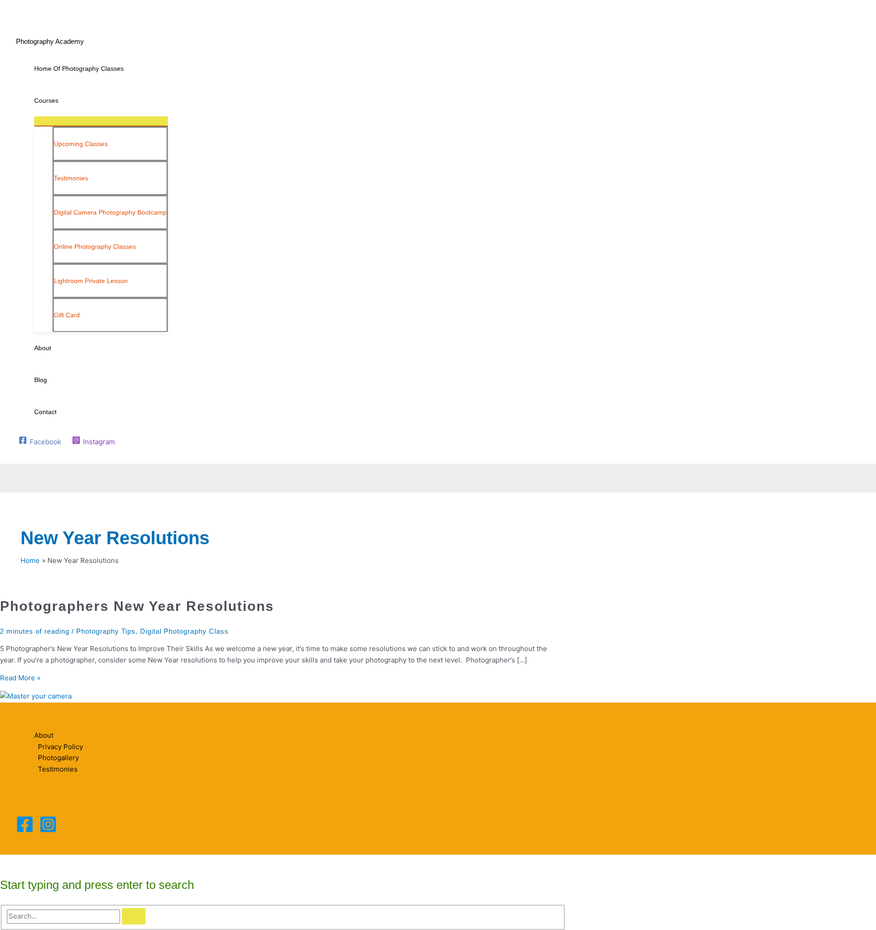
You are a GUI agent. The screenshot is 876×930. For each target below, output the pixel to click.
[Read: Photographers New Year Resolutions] (36, 696)
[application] (62, 100)
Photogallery (58, 757)
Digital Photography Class (184, 631)
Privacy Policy (60, 746)
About (43, 735)
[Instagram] (48, 830)
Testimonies (58, 769)
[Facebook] (25, 830)
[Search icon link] (21, 455)
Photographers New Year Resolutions (137, 606)
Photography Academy (50, 41)
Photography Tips (106, 631)
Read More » (20, 677)
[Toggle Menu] (101, 121)
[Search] (134, 916)
